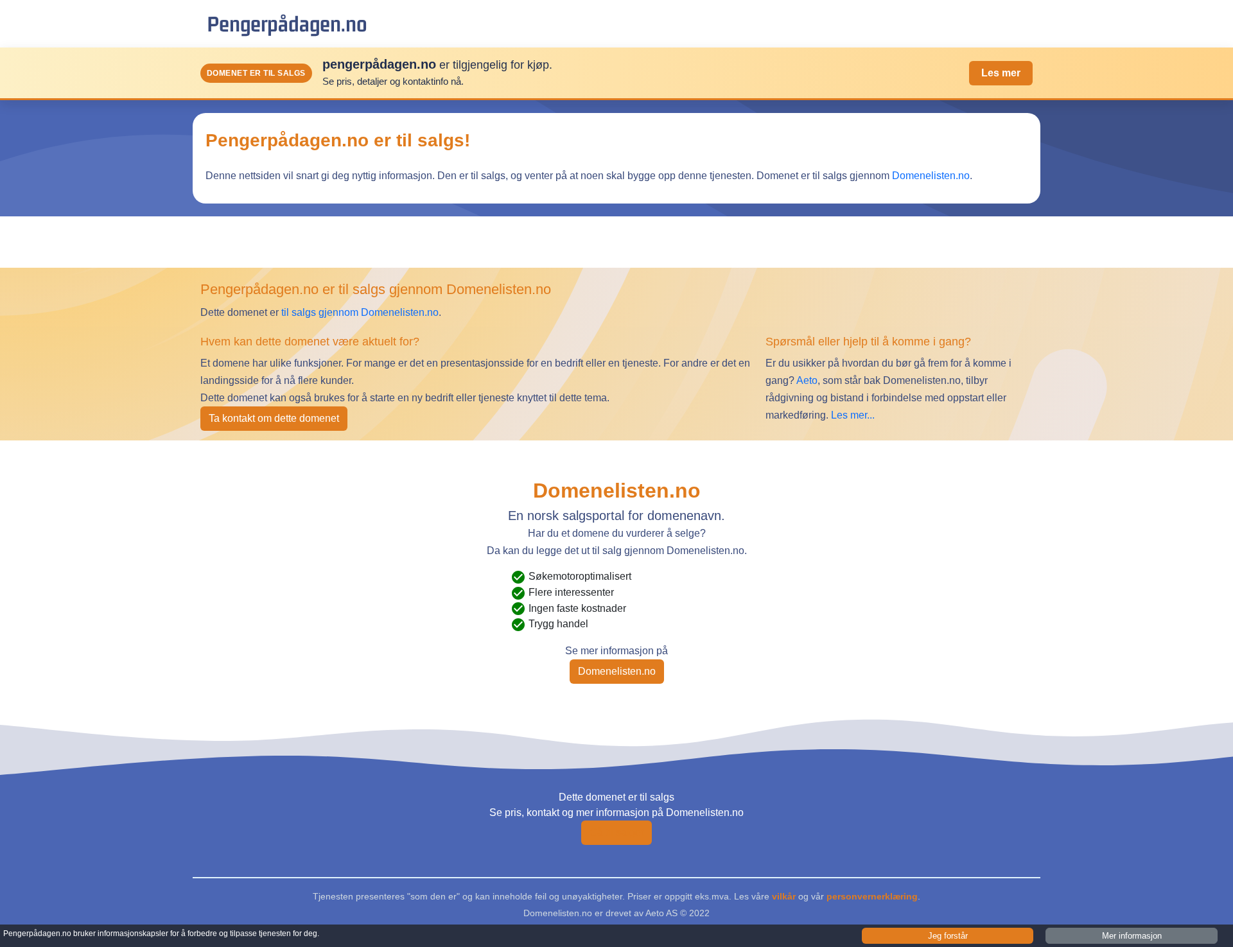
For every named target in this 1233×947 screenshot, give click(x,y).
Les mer (1000, 72)
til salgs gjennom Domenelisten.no (360, 312)
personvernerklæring (872, 896)
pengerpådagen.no (287, 23)
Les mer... (853, 415)
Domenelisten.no (931, 175)
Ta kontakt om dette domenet (274, 418)
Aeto (806, 380)
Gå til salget (616, 832)
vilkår (784, 896)
